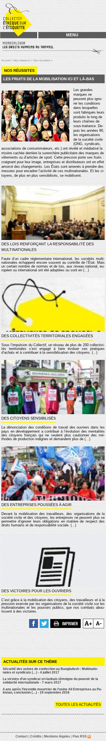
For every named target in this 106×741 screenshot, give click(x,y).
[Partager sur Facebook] (34, 623)
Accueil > (7, 60)
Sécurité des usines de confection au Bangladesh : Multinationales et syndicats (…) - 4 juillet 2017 (50, 670)
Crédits (36, 736)
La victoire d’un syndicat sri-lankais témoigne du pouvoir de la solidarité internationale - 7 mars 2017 (50, 680)
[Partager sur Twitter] (44, 623)
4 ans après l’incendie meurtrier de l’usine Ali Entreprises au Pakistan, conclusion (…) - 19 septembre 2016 (52, 691)
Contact (21, 736)
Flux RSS (80, 736)
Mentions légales (57, 736)
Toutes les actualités (78, 705)
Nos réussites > (43, 60)
